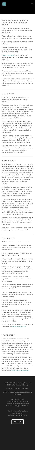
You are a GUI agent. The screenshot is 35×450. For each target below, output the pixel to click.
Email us (17, 421)
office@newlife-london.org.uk (19, 370)
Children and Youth (8, 55)
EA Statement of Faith (19, 326)
